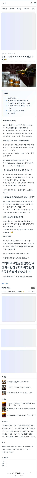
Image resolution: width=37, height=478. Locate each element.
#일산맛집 (12, 452)
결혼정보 (26, 9)
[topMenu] (35, 3)
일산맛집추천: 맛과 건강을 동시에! (18, 101)
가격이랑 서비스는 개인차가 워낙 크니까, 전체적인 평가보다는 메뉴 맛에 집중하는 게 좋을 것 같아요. (19, 425)
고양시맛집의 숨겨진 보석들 (16, 110)
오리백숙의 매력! (13, 98)
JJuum (22, 476)
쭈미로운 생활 (16, 473)
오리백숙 (5, 283)
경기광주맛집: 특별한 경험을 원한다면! (19, 103)
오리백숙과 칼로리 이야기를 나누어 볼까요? (19, 107)
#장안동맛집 (15, 449)
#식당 (3, 449)
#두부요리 (21, 446)
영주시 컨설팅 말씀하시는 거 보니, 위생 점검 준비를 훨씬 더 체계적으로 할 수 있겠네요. (19, 434)
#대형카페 (5, 452)
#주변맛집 (14, 446)
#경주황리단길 (29, 446)
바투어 (4, 3)
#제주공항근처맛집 (25, 449)
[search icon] (31, 3)
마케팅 (19, 9)
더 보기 (33, 288)
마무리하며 (11, 113)
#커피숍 (9, 449)
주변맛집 (4, 9)
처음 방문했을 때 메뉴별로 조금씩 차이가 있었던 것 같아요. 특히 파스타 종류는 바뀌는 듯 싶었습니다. (19, 431)
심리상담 (12, 9)
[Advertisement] (18, 31)
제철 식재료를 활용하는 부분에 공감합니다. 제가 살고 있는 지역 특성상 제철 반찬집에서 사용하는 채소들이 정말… (19, 437)
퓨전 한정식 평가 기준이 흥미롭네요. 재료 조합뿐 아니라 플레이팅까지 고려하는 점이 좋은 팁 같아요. (19, 428)
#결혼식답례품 (6, 446)
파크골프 (34, 9)
